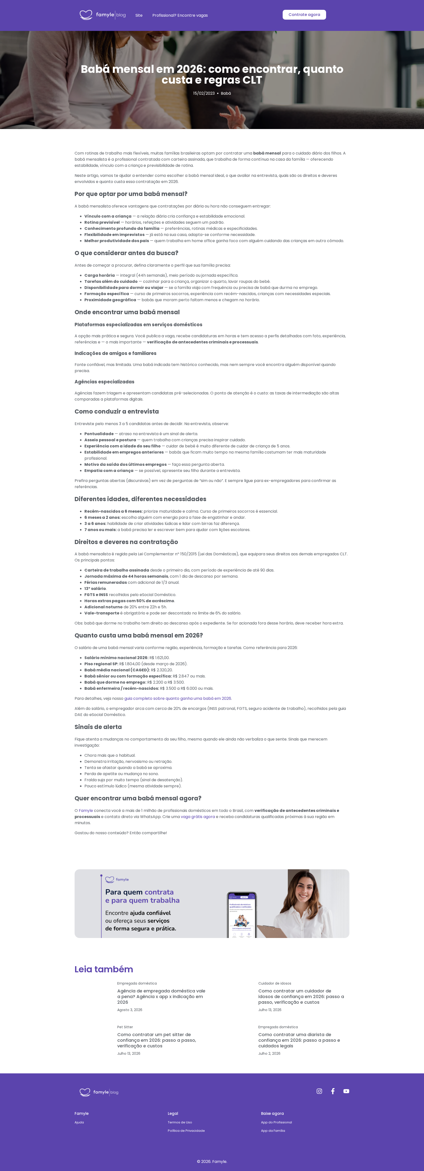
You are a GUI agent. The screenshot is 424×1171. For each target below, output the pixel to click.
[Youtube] (346, 1091)
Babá (226, 93)
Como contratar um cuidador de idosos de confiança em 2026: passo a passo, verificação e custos (301, 996)
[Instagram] (319, 1091)
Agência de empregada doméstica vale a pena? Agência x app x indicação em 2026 (161, 996)
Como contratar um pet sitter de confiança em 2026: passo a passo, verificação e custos (156, 1040)
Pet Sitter (125, 1027)
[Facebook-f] (333, 1091)
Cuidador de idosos (274, 983)
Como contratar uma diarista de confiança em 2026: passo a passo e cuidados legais (299, 1040)
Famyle (86, 810)
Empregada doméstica (137, 983)
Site (139, 15)
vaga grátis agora (198, 817)
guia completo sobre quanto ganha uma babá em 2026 (177, 698)
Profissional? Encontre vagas (180, 15)
